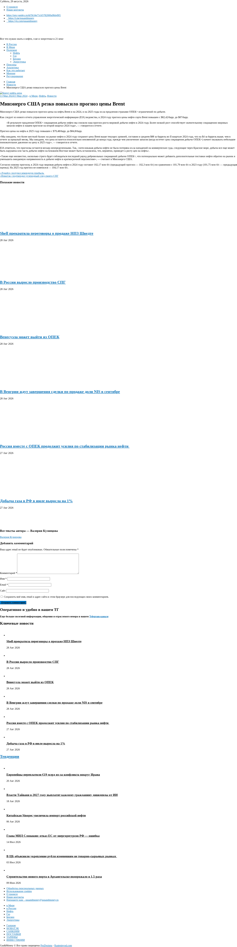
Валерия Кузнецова (10, 537)
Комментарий (8, 573)
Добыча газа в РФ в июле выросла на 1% (36, 501)
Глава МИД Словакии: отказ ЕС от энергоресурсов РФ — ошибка (53, 835)
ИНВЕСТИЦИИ (15, 940)
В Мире (10, 47)
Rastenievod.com (63, 945)
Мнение (10, 73)
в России (11, 908)
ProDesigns (46, 945)
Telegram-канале (99, 616)
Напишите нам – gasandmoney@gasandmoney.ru (32, 900)
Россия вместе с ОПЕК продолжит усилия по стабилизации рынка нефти (64, 446)
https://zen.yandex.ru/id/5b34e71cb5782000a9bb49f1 (33, 15)
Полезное (11, 50)
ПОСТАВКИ (13, 934)
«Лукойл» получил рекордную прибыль (22, 173)
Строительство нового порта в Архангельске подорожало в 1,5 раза (54, 876)
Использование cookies (19, 891)
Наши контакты (15, 9)
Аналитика (12, 67)
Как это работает (15, 70)
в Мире (34, 96)
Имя (3, 578)
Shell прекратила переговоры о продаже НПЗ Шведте (46, 233)
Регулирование (14, 76)
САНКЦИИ (13, 931)
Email (4, 584)
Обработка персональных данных (25, 888)
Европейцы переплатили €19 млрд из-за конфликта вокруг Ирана (53, 774)
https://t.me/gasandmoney (21, 18)
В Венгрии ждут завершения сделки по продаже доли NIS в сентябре (60, 392)
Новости (52, 96)
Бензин (17, 58)
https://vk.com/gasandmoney (22, 21)
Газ (14, 56)
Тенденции (9, 756)
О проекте (12, 6)
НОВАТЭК (12, 928)
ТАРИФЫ (12, 937)
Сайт (2, 590)
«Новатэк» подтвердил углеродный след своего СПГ (29, 176)
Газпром (11, 925)
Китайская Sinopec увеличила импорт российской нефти (46, 815)
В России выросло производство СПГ (33, 282)
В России (11, 44)
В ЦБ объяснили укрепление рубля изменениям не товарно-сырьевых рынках (61, 856)
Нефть (16, 53)
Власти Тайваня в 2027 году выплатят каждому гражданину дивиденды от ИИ (62, 795)
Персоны (11, 64)
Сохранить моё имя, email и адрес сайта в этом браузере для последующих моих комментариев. (56, 596)
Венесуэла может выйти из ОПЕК (29, 337)
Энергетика (19, 61)
